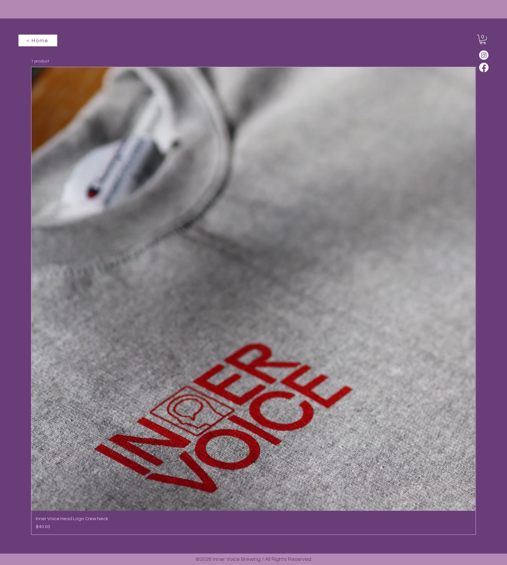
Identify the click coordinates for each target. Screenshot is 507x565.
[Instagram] (484, 55)
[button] (483, 39)
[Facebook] (484, 67)
